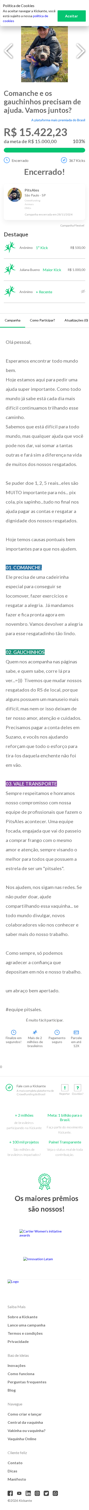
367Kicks (77, 160)
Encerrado (20, 160)
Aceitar (71, 16)
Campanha (12, 320)
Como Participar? (42, 320)
